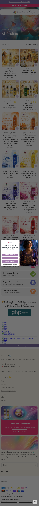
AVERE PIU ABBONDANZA (10, 254)
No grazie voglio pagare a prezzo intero (10, 264)
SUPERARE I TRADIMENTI (10, 261)
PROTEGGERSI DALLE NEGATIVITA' (10, 258)
